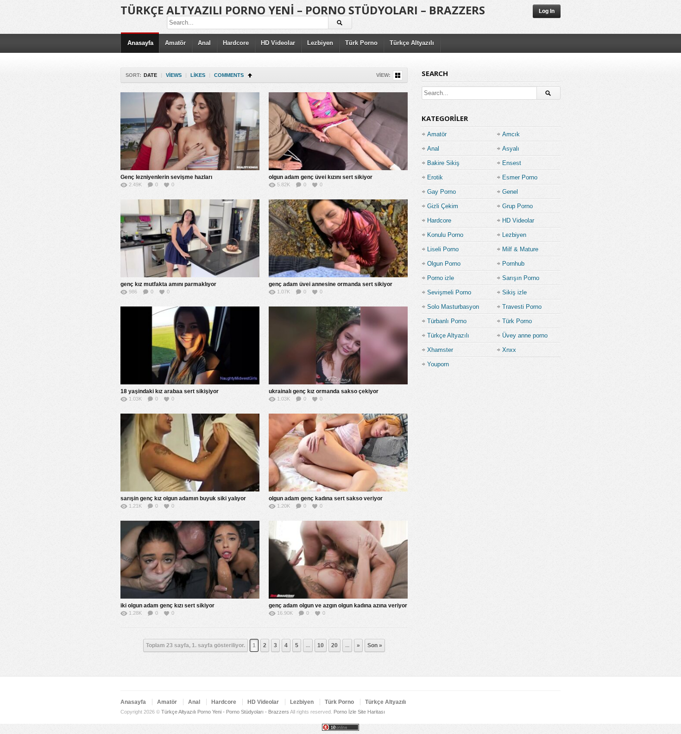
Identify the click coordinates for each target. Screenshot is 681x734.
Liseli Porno (443, 249)
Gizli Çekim (442, 206)
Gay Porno (441, 191)
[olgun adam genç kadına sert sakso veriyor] (338, 452)
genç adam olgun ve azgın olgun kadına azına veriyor (338, 605)
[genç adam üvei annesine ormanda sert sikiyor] (338, 238)
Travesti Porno (522, 306)
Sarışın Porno (520, 277)
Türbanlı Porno (447, 321)
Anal (204, 42)
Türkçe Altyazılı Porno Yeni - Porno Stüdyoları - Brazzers (225, 712)
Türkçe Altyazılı (412, 42)
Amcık (511, 134)
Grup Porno (517, 206)
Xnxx (509, 349)
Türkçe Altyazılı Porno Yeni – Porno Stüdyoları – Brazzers (302, 10)
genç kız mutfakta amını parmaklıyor (168, 284)
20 (334, 645)
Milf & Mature (520, 249)
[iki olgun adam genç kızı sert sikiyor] (190, 559)
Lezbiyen (320, 42)
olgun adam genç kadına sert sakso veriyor (326, 498)
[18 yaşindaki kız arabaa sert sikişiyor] (190, 345)
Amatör (175, 42)
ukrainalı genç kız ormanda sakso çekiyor (323, 391)
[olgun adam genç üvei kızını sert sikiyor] (338, 131)
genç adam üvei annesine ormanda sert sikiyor (330, 284)
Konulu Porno (445, 234)
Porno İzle (345, 712)
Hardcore (236, 42)
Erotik (435, 177)
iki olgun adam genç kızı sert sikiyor (167, 605)
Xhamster (440, 349)
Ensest (511, 163)
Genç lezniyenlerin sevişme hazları (166, 177)
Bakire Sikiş (443, 163)
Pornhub (513, 263)
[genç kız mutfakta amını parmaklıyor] (190, 238)
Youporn (438, 364)
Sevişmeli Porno (449, 292)
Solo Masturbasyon (453, 306)
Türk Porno (361, 42)
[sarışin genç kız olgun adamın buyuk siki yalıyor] (190, 452)
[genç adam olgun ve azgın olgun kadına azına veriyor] (338, 559)
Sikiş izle (514, 292)
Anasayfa (140, 42)
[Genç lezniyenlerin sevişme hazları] (190, 131)
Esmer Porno (519, 177)
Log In (547, 11)
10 (320, 645)
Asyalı (510, 148)
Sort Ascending (249, 75)
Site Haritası (371, 712)
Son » (374, 645)
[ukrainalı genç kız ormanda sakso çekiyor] (338, 345)
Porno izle (440, 277)
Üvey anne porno (525, 335)
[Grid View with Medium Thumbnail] (398, 75)
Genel (510, 191)
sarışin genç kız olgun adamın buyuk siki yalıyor (183, 498)
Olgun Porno (443, 263)
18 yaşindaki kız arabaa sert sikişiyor (169, 391)
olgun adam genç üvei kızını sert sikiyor (320, 177)
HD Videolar (278, 42)
